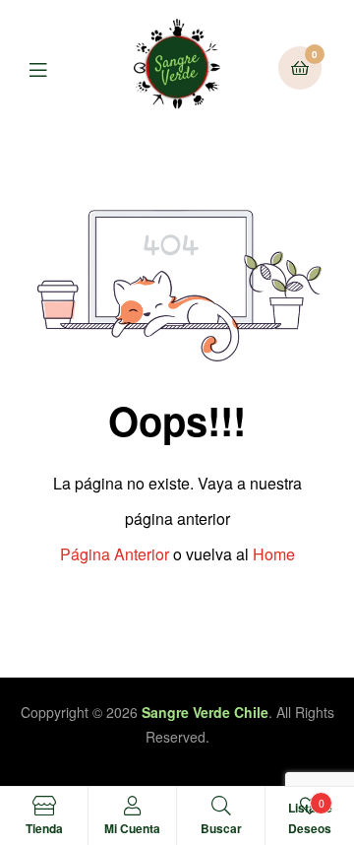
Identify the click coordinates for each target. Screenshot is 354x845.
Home (274, 554)
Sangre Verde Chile (205, 712)
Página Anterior (114, 554)
